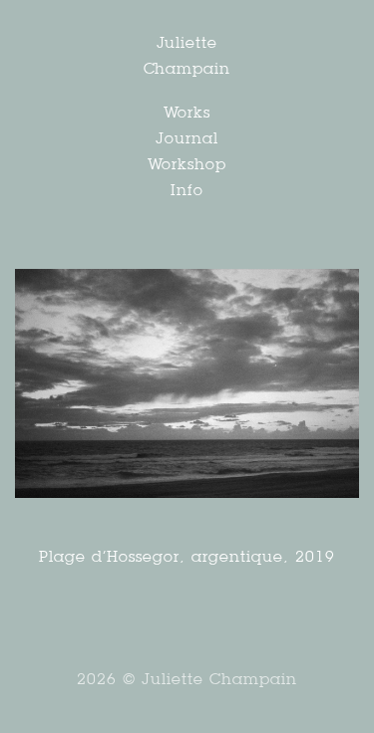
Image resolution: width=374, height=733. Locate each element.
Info (187, 189)
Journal (187, 137)
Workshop (187, 163)
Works (187, 112)
